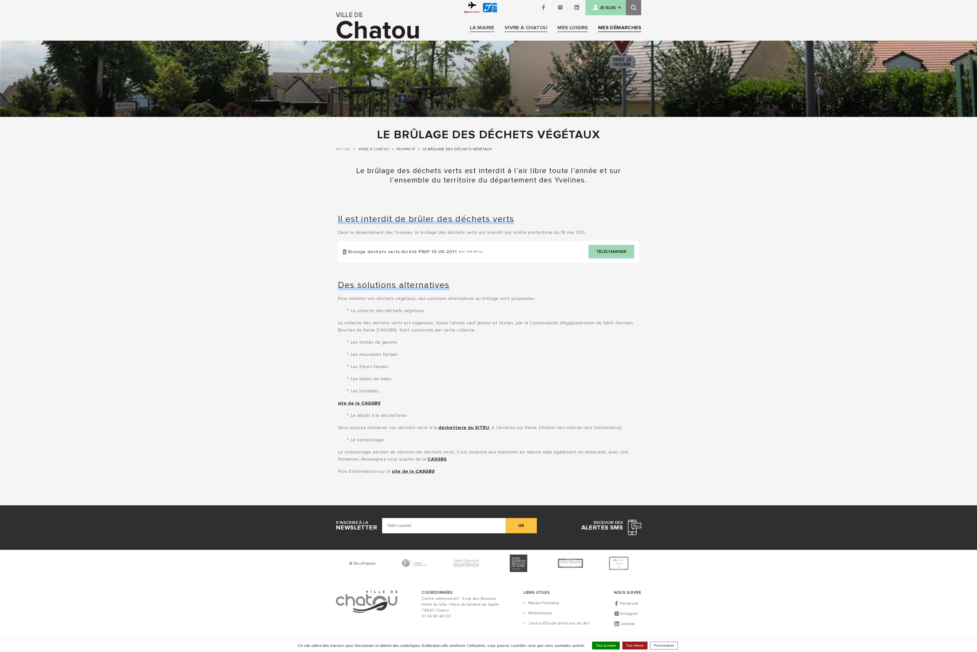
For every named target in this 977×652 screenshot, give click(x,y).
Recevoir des (602, 525)
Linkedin (627, 623)
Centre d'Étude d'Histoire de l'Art (559, 623)
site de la (359, 403)
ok (521, 525)
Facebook (629, 603)
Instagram (629, 613)
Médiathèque (540, 613)
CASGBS (437, 459)
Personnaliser (664, 645)
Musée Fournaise (543, 603)
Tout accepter (606, 645)
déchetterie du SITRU (463, 427)
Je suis (607, 7)
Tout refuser (635, 645)
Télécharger (611, 251)
